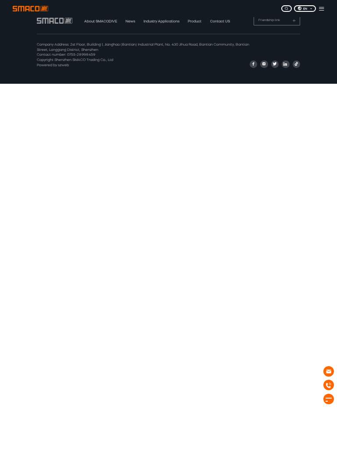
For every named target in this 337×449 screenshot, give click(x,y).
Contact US (220, 21)
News (130, 21)
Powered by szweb (53, 65)
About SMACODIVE (100, 21)
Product (194, 21)
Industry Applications (161, 21)
